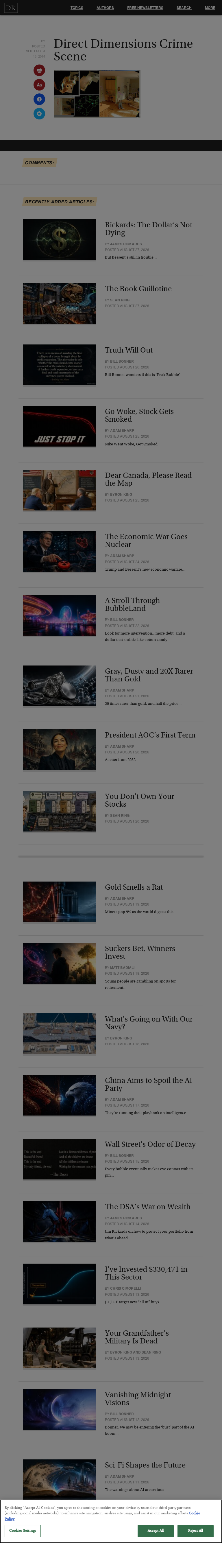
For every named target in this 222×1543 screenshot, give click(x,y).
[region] (111, 1521)
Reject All (195, 1531)
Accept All (156, 1531)
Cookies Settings (22, 1531)
